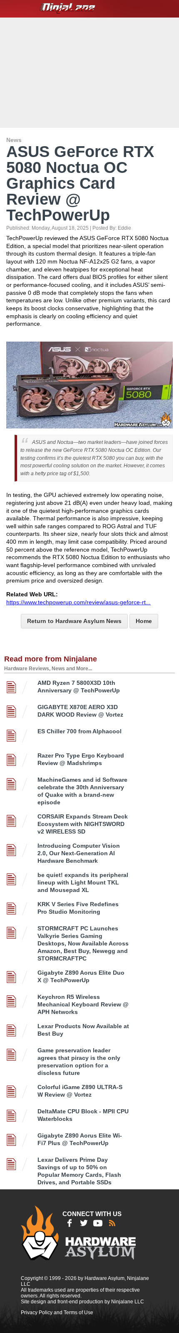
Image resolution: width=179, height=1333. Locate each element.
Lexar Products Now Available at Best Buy (83, 1030)
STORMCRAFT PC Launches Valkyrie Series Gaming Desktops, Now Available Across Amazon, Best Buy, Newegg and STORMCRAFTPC (83, 943)
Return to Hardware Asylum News (74, 621)
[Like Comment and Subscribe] (98, 1223)
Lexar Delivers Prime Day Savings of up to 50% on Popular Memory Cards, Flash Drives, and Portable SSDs (79, 1171)
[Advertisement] (90, 72)
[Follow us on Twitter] (84, 1223)
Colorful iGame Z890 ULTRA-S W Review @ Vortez (79, 1091)
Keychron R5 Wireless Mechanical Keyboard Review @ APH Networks (83, 1004)
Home (144, 621)
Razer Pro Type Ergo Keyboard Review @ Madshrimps (80, 759)
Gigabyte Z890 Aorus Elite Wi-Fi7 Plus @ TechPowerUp (79, 1139)
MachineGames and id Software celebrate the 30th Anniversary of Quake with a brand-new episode (82, 791)
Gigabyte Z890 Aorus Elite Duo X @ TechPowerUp (80, 976)
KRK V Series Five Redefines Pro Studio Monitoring (78, 908)
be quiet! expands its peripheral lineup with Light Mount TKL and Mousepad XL (82, 882)
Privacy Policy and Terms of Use (57, 1312)
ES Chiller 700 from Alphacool (79, 731)
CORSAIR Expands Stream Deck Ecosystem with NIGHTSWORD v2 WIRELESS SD (82, 824)
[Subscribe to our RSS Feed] (112, 1223)
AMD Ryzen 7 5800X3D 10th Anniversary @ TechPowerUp (78, 686)
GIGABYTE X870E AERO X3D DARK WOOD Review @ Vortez (80, 711)
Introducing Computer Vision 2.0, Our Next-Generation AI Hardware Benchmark (78, 853)
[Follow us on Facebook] (69, 1223)
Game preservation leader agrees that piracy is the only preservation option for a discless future (78, 1061)
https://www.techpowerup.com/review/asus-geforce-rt (78, 602)
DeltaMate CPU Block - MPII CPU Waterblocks (83, 1115)
